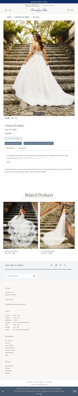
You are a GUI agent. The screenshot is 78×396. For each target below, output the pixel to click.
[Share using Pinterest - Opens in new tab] (12, 118)
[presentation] (20, 225)
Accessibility (49, 382)
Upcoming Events (10, 348)
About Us (7, 343)
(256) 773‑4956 (9, 299)
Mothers (7, 373)
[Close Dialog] (3, 391)
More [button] (8, 162)
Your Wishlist (8, 340)
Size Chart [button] (8, 133)
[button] (6, 10)
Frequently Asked (10, 350)
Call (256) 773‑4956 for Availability (39, 143)
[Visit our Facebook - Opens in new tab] (51, 265)
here (40, 394)
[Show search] (10, 10)
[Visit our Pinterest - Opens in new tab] (60, 265)
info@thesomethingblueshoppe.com (15, 304)
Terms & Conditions (39, 382)
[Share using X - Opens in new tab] (16, 118)
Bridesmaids (8, 370)
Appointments (9, 352)
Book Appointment (13, 143)
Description (10, 148)
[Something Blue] (39, 10)
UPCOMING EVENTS (36, 1)
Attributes (22, 148)
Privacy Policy (29, 382)
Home (9, 17)
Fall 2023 (36, 17)
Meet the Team (9, 345)
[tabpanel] (39, 68)
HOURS (45, 1)
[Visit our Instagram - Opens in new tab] (56, 265)
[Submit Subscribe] (34, 276)
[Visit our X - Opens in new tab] (65, 265)
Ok (75, 391)
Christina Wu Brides (22, 17)
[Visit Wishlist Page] (68, 10)
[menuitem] (32, 5)
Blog (6, 355)
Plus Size (7, 368)
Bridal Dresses (9, 366)
